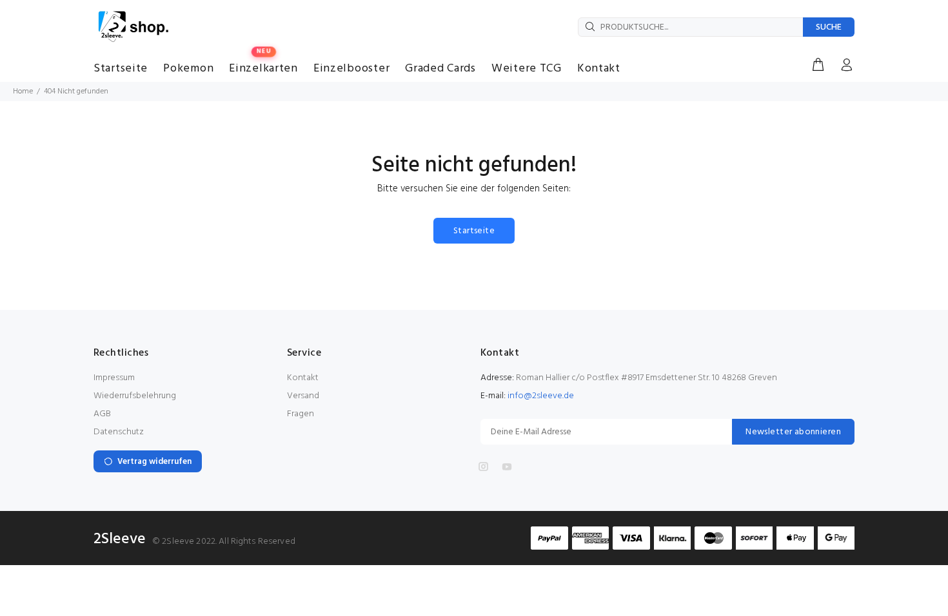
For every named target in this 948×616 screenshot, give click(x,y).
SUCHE (829, 27)
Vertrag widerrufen (154, 461)
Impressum (114, 378)
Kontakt (303, 378)
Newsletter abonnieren (793, 432)
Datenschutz (119, 432)
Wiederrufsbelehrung (135, 396)
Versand (303, 396)
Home (23, 91)
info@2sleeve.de (541, 396)
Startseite (474, 231)
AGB (102, 414)
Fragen (300, 414)
